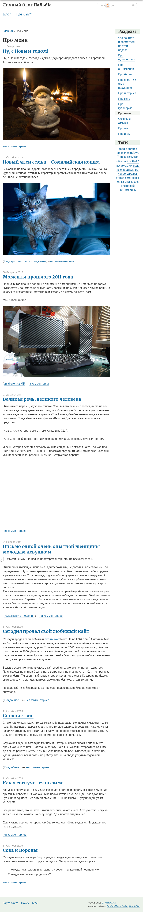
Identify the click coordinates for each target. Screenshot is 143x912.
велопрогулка (128, 172)
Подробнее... (12, 700)
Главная (8, 31)
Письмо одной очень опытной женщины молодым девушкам (51, 549)
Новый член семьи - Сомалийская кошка (51, 162)
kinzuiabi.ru (134, 906)
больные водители (128, 168)
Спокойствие (18, 715)
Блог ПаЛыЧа (109, 902)
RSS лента (107, 5)
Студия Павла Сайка (117, 906)
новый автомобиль (128, 188)
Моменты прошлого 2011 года (38, 277)
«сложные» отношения (19, 616)
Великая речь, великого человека (42, 399)
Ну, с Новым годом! (25, 51)
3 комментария (39, 383)
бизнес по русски (127, 163)
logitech (121, 153)
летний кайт (52, 639)
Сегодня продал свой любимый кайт (46, 631)
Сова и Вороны (20, 850)
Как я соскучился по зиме (33, 783)
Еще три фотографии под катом (25, 261)
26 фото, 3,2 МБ (14, 383)
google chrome (128, 149)
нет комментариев (15, 146)
